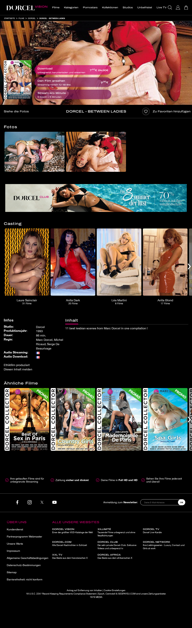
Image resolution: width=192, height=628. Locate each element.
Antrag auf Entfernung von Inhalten (84, 590)
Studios (128, 7)
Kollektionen (110, 7)
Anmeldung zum (120, 502)
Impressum (13, 550)
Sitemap (11, 572)
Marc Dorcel (44, 339)
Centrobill (111, 593)
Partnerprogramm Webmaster (24, 536)
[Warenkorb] (186, 7)
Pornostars (90, 7)
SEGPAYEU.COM (127, 593)
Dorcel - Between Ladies (52, 18)
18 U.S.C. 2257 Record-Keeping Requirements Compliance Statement (61, 593)
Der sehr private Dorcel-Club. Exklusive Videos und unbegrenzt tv (117, 545)
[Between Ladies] (18, 79)
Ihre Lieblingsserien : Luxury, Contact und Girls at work (163, 545)
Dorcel (32, 18)
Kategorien (71, 7)
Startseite (9, 18)
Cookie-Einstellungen (114, 590)
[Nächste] (189, 266)
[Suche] (170, 7)
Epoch (101, 593)
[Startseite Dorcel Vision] (26, 7)
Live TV (162, 7)
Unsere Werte (15, 543)
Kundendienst (15, 529)
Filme (55, 7)
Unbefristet (144, 7)
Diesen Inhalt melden (18, 369)
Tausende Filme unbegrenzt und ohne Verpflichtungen (116, 532)
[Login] (178, 7)
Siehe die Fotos (16, 111)
